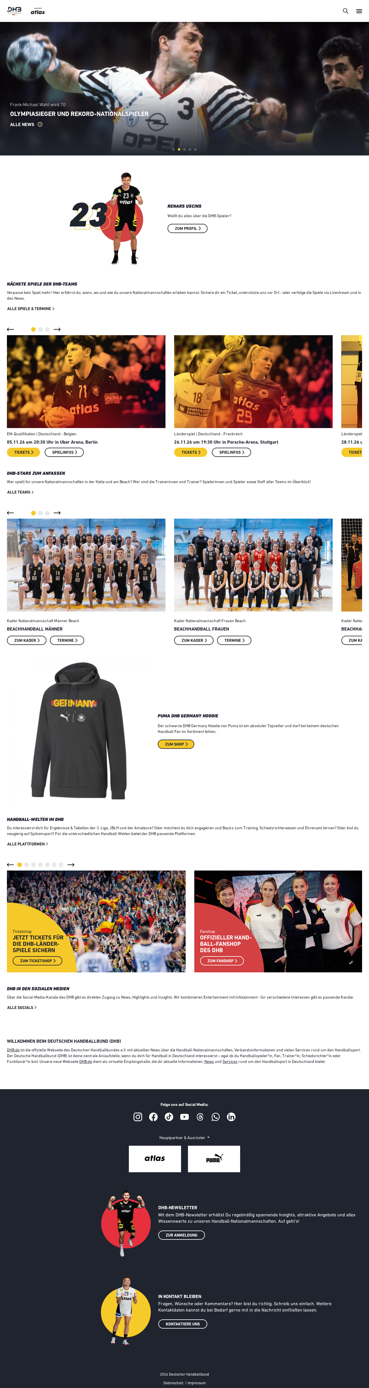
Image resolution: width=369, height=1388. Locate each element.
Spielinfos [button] (63, 453)
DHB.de (13, 1050)
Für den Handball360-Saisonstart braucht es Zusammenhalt (107, 114)
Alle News (22, 125)
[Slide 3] (184, 149)
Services (230, 1062)
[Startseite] (14, 11)
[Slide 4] (190, 149)
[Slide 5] (195, 149)
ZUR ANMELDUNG (181, 1235)
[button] (10, 329)
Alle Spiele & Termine (29, 309)
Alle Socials (20, 1008)
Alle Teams (18, 492)
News (209, 1062)
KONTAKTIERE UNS (183, 1324)
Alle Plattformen (26, 844)
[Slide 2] (179, 149)
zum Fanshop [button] (221, 961)
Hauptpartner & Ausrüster (182, 1138)
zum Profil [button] (186, 229)
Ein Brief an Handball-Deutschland (44, 105)
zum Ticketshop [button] (36, 961)
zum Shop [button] (174, 744)
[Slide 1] (173, 149)
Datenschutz (173, 1383)
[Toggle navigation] (345, 11)
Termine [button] (65, 641)
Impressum (197, 1383)
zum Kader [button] (25, 641)
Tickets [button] (22, 453)
